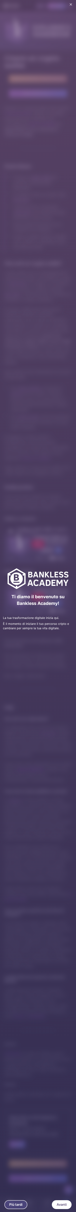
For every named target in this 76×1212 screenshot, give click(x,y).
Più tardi (16, 1204)
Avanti (62, 1204)
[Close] (71, 4)
